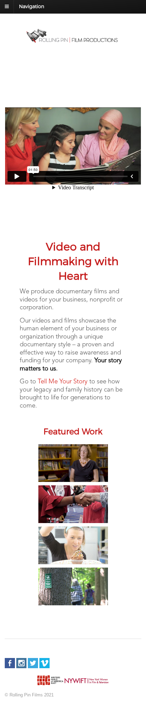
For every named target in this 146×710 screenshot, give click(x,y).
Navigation (31, 6)
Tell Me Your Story (63, 382)
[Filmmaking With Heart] (73, 40)
